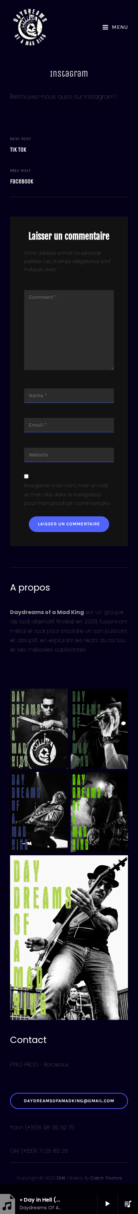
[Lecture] (107, 1204)
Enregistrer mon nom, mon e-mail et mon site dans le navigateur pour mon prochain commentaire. (67, 494)
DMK (61, 1178)
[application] (103, 1204)
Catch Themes (106, 1178)
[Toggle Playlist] (128, 1204)
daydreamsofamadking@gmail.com (69, 1100)
